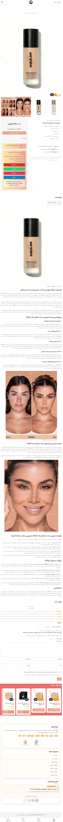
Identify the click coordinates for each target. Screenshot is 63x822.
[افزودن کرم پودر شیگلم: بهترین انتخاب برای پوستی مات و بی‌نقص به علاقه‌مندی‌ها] (25, 138)
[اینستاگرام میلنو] (32, 800)
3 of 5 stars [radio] (52, 638)
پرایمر (32, 543)
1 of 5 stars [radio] (54, 638)
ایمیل (28, 665)
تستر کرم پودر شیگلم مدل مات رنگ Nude (23, 703)
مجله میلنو (54, 762)
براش (33, 547)
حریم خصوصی (54, 775)
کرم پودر (25, 13)
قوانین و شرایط (53, 768)
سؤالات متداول (54, 765)
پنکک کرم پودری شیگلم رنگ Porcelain (54, 703)
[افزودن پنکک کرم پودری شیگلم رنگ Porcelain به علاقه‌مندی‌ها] (49, 691)
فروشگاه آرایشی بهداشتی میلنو (35, 815)
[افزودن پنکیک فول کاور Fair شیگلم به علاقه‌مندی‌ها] (4, 691)
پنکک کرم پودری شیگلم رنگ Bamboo (39, 703)
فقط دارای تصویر (56, 627)
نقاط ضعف (27, 659)
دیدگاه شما (59, 641)
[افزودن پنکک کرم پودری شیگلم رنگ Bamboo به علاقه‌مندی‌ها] (34, 691)
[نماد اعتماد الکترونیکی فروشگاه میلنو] (36, 742)
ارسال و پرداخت (53, 771)
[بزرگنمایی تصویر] (58, 94)
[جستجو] (54, 2)
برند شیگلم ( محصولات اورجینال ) (46, 146)
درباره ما (55, 755)
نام (61, 665)
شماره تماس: (31, 796)
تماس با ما (54, 759)
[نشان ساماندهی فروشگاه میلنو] (25, 742)
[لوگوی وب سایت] (31, 2)
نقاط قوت (59, 659)
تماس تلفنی (14, 165)
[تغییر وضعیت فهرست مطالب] (58, 203)
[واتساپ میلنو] (25, 800)
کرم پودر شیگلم (47, 152)
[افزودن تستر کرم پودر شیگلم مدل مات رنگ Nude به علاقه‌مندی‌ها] (19, 691)
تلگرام (13, 177)
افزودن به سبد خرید (14, 133)
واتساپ (14, 169)
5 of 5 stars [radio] (49, 638)
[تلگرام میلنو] (29, 800)
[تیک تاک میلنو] (36, 800)
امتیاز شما (59, 638)
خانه (37, 13)
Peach (46, 564)
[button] (59, 56)
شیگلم (53, 286)
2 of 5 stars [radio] (53, 638)
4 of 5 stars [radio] (51, 638)
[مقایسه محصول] (22, 138)
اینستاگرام (13, 173)
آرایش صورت (31, 13)
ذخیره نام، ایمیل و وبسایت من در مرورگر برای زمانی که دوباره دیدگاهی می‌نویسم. (41, 672)
